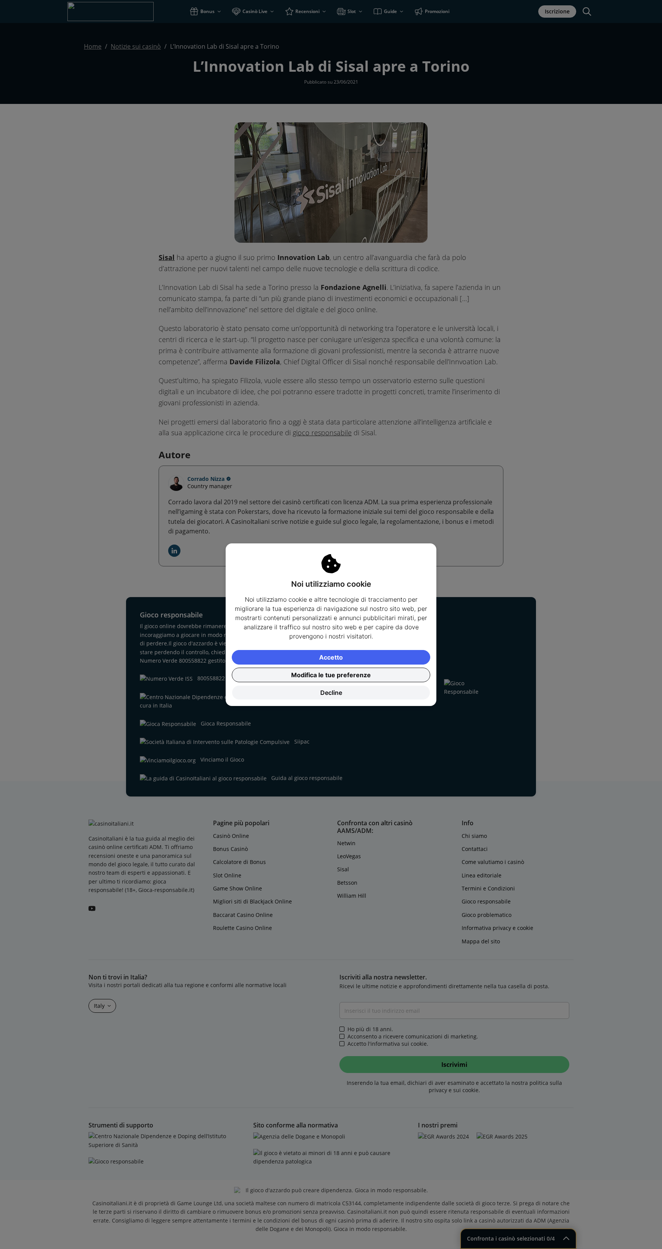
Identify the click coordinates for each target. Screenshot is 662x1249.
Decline (331, 692)
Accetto (331, 657)
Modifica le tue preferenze (331, 675)
